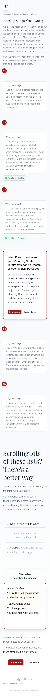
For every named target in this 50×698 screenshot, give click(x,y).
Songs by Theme (21, 14)
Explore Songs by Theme (13, 683)
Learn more (14, 312)
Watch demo (30, 312)
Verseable (7, 14)
